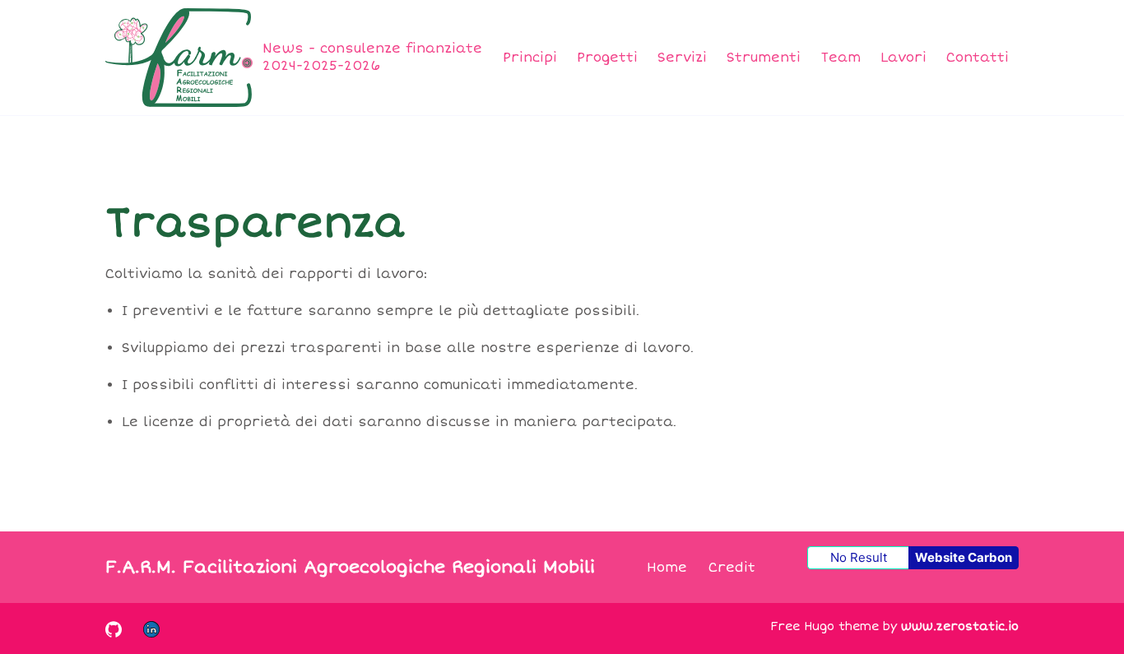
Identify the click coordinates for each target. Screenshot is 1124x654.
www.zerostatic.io (960, 626)
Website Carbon (963, 557)
